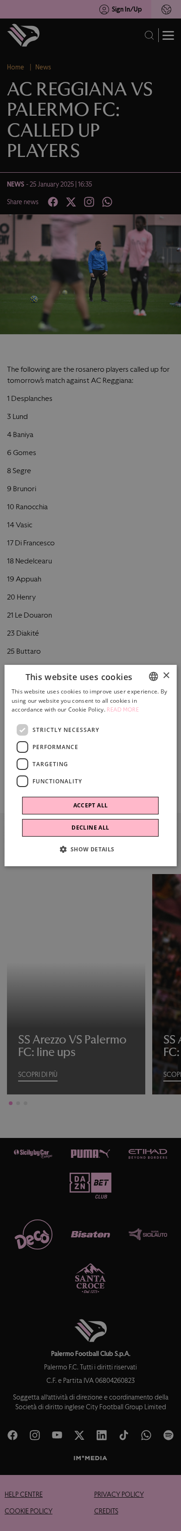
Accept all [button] (90, 805)
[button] (90, 849)
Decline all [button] (90, 827)
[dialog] (91, 766)
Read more (123, 710)
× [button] (165, 675)
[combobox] (153, 676)
